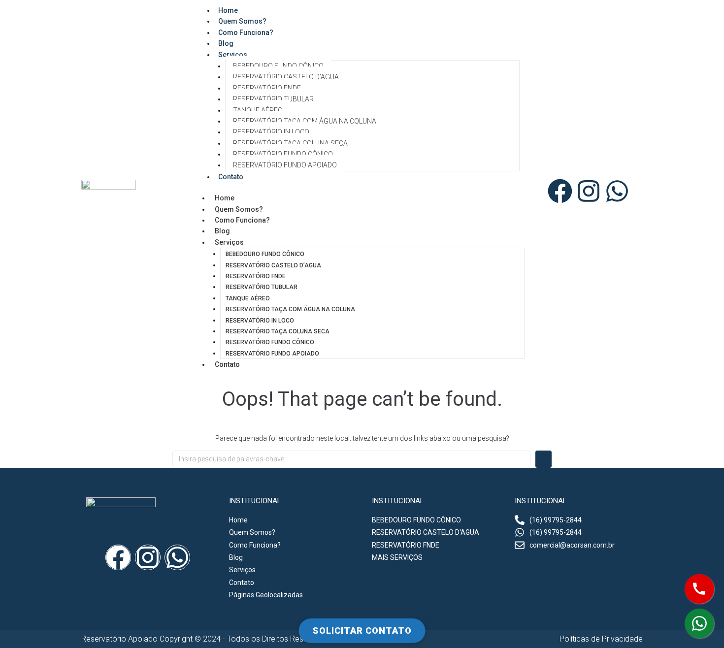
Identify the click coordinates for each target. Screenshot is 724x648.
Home (224, 198)
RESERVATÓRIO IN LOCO (271, 132)
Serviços (232, 55)
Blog (222, 231)
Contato (230, 177)
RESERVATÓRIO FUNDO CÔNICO (283, 154)
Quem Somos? (239, 209)
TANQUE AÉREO (258, 110)
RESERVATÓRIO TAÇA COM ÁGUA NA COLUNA (304, 121)
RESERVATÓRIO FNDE (267, 88)
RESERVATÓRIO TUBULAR (273, 99)
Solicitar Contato (362, 630)
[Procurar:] (351, 459)
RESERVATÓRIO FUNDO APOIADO (285, 165)
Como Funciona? (245, 32)
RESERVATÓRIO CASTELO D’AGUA (286, 77)
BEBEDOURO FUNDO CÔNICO (278, 66)
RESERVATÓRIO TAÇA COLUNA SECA (290, 143)
